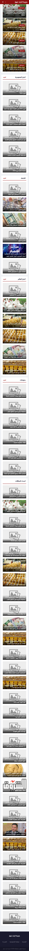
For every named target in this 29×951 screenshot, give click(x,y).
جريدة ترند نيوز (21, 2)
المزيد (4, 77)
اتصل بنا (5, 942)
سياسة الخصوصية (14, 942)
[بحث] (8, 2)
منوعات (23, 380)
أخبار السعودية (20, 77)
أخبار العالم (22, 279)
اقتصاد (23, 178)
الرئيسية (24, 942)
